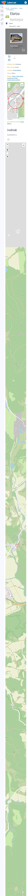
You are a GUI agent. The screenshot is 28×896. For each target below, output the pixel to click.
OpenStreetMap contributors (13, 118)
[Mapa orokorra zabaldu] (2, 12)
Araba (20, 8)
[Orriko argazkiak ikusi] (9, 59)
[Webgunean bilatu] (2, 8)
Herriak (7, 8)
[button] (9, 84)
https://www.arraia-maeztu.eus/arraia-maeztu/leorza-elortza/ (15, 78)
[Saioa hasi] (2, 20)
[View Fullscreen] (7, 153)
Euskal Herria (14, 8)
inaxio (10, 23)
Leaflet (9, 117)
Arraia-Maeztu (10, 9)
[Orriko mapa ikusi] (9, 56)
